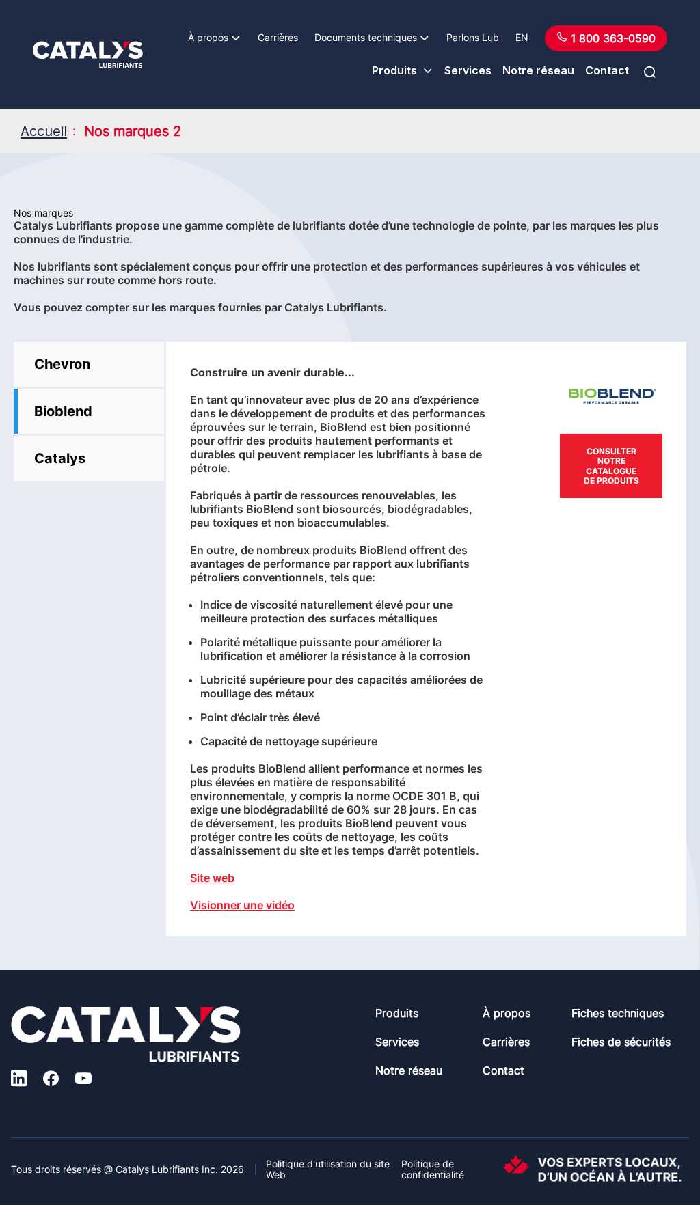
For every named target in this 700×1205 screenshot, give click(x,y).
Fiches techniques (617, 1013)
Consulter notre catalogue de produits (611, 466)
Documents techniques (365, 37)
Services (468, 70)
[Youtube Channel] (83, 1080)
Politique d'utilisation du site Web (328, 1169)
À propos (208, 37)
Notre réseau (538, 70)
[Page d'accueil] (88, 54)
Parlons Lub (472, 37)
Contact (607, 70)
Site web (212, 878)
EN (521, 37)
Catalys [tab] (59, 458)
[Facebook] (51, 1080)
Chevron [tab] (62, 364)
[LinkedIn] (19, 1080)
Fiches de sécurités (621, 1042)
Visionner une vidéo (242, 905)
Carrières (278, 37)
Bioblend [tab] (63, 411)
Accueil (44, 131)
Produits (394, 70)
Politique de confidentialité (432, 1169)
